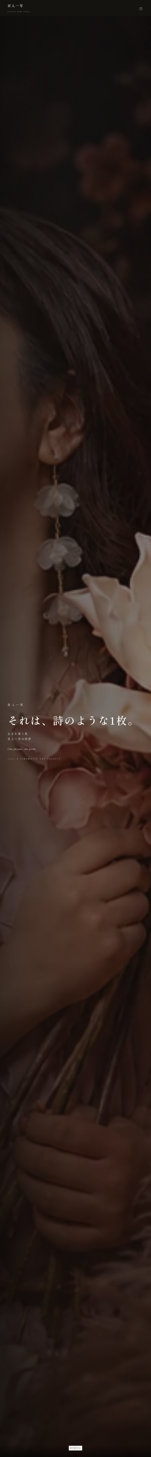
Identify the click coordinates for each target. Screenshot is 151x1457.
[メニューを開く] (140, 8)
